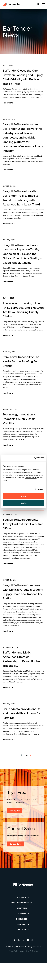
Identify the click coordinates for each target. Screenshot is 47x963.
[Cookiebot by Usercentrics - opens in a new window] (34, 458)
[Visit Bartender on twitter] (23, 940)
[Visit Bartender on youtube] (27, 940)
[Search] (38, 4)
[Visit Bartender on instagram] (32, 940)
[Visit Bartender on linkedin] (15, 940)
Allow (23, 496)
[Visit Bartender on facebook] (19, 940)
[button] (23, 897)
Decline (24, 503)
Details (40, 489)
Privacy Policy (31, 478)
